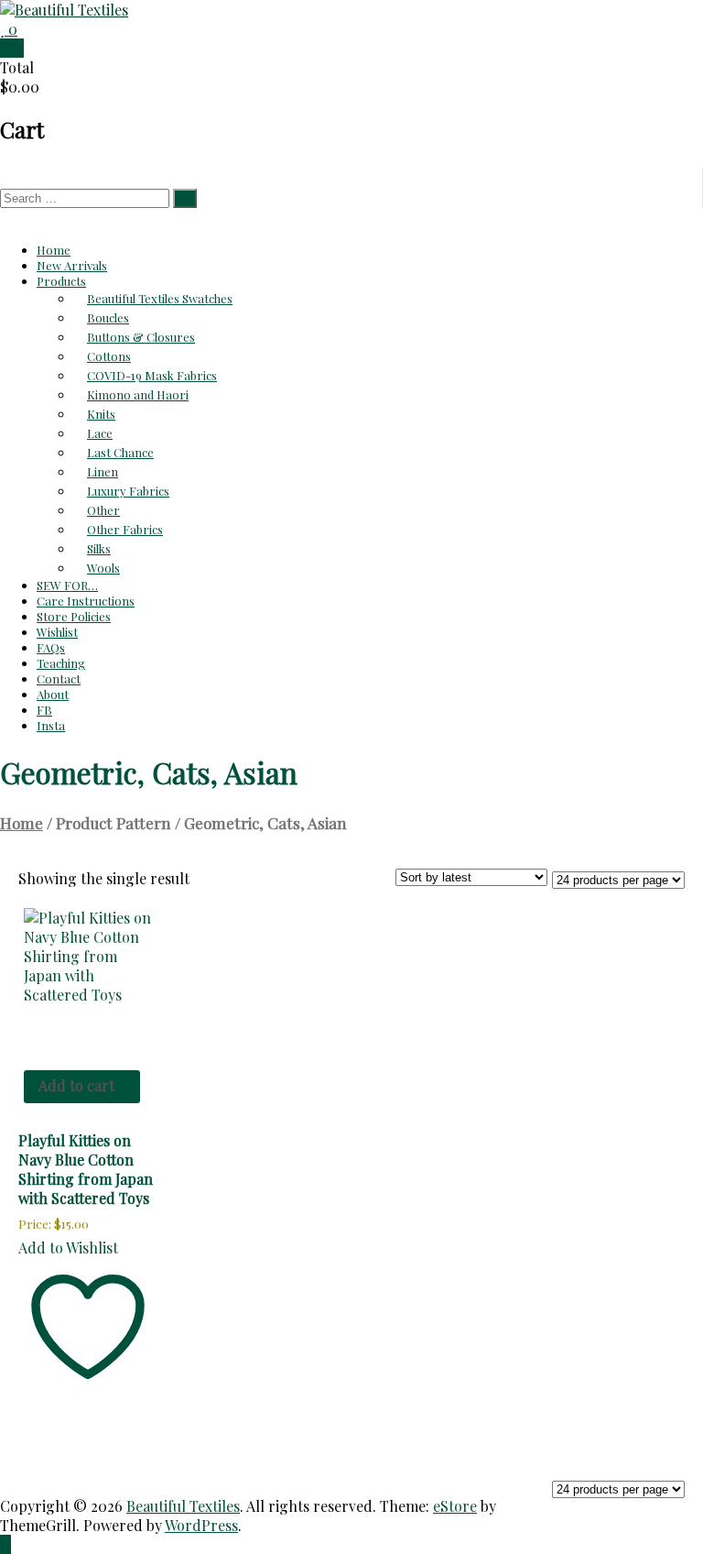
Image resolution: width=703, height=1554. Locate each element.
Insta (51, 725)
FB (44, 709)
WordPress (201, 1525)
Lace (100, 433)
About (53, 694)
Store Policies (74, 616)
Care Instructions (86, 600)
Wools (103, 567)
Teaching (61, 663)
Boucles (108, 317)
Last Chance (120, 452)
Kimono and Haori (138, 394)
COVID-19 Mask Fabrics (152, 375)
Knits (101, 413)
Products (61, 281)
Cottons (109, 356)
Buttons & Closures (141, 337)
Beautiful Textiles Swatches (160, 298)
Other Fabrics (125, 529)
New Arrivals (72, 265)
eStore (455, 1506)
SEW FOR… (67, 585)
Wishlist (57, 632)
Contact (59, 678)
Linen (102, 471)
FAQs (51, 647)
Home (53, 249)
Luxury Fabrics (128, 490)
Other (103, 510)
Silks (99, 548)
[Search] (185, 198)
